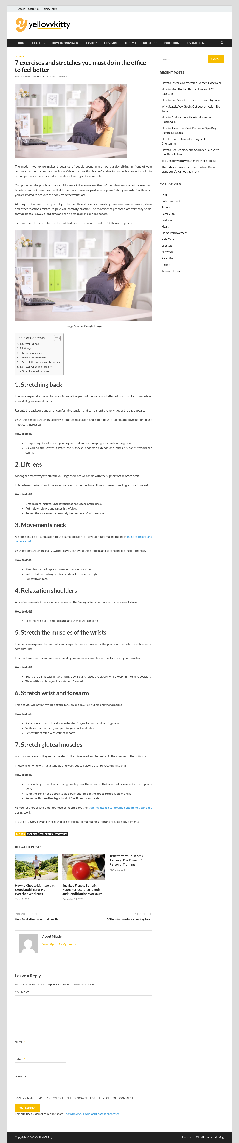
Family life (168, 213)
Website (21, 1076)
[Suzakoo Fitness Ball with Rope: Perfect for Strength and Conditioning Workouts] (83, 868)
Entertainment (171, 201)
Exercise (19, 56)
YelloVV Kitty (44, 1137)
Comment (23, 992)
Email (20, 1059)
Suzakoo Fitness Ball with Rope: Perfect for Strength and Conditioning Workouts (82, 889)
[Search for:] (192, 59)
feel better (46, 834)
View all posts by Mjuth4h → (59, 944)
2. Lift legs (25, 348)
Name (20, 1042)
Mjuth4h (41, 76)
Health (37, 43)
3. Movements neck (31, 353)
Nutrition (150, 43)
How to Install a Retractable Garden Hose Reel (191, 83)
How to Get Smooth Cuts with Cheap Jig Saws (191, 100)
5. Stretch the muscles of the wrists (40, 361)
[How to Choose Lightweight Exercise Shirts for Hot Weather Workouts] (36, 868)
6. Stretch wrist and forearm (36, 366)
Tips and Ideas (195, 43)
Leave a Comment (58, 76)
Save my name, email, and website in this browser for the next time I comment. (74, 1098)
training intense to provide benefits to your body (120, 807)
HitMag (219, 1137)
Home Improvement (66, 43)
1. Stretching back (30, 343)
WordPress (202, 1137)
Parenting (171, 43)
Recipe (166, 264)
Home (22, 43)
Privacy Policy (50, 8)
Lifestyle (130, 43)
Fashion (92, 43)
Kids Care (110, 43)
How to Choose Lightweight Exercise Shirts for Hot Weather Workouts (35, 889)
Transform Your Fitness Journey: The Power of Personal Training (126, 860)
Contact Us (33, 8)
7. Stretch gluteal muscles (34, 371)
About (21, 8)
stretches (61, 834)
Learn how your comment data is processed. (92, 1114)
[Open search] (222, 43)
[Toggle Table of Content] (55, 338)
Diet (164, 194)
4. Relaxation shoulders (33, 357)
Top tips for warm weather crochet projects (189, 160)
